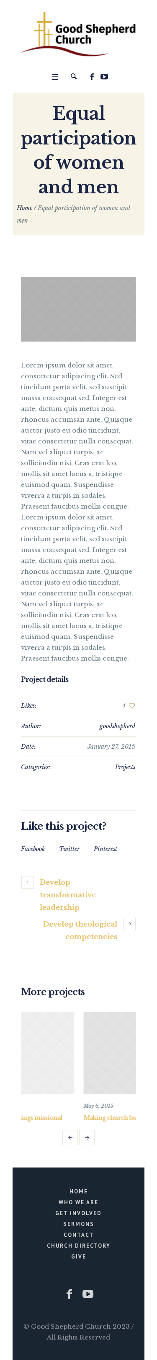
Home (24, 208)
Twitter (69, 849)
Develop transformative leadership (68, 895)
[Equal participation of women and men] (78, 309)
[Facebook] (92, 77)
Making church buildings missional (90, 1118)
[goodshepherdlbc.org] (78, 34)
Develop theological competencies (80, 930)
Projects (125, 767)
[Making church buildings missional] (96, 1053)
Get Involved (78, 1213)
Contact (79, 1234)
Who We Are (78, 1202)
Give (78, 1256)
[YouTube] (104, 77)
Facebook (33, 849)
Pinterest (105, 849)
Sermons (78, 1224)
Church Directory (79, 1245)
